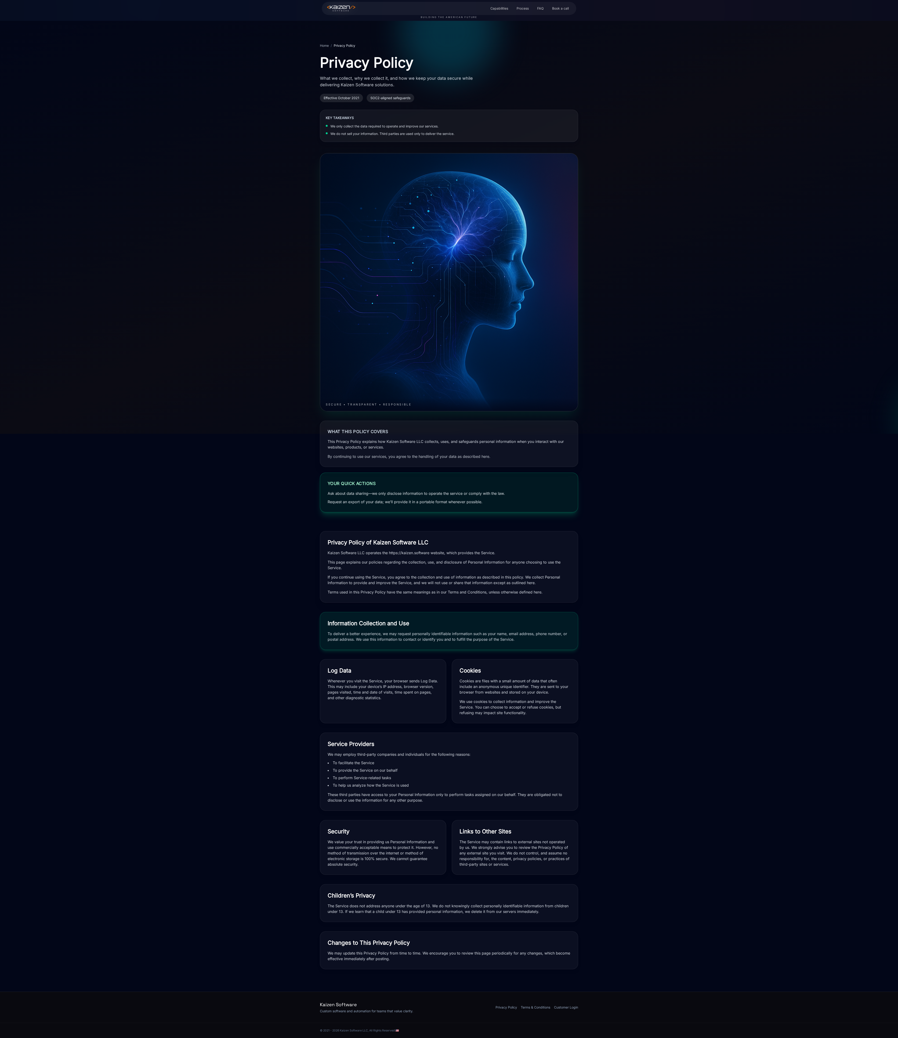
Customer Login (566, 1007)
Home (324, 45)
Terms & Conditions (535, 1007)
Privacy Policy (506, 1007)
